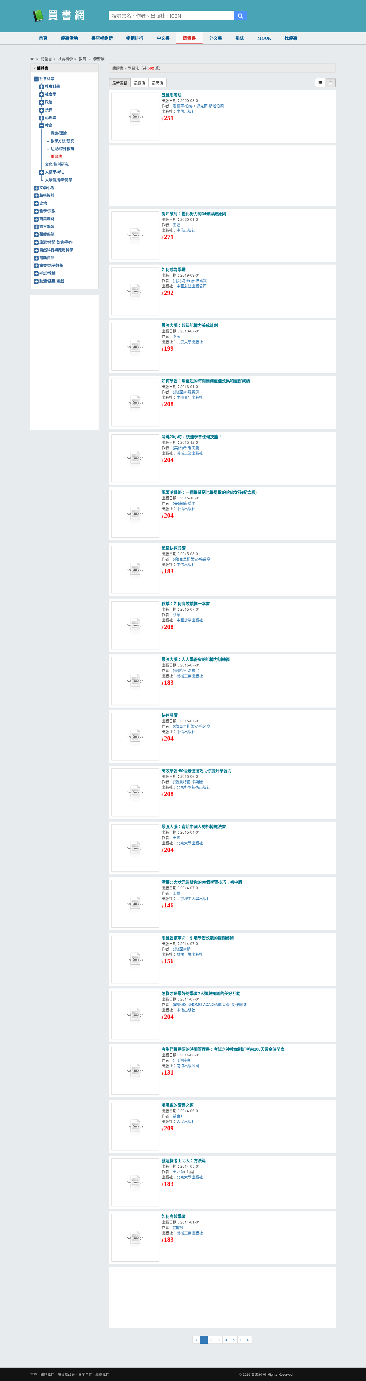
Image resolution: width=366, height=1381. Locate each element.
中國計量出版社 (190, 619)
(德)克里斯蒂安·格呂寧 (191, 559)
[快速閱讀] (135, 737)
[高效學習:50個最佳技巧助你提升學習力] (135, 792)
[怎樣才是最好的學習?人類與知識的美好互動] (135, 1015)
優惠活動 (69, 38)
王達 (176, 224)
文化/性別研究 (57, 164)
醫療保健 (46, 234)
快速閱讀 (170, 715)
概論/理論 (59, 132)
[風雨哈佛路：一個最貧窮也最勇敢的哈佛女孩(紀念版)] (135, 514)
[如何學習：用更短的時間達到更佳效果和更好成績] (135, 402)
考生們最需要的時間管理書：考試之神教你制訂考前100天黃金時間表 (223, 1049)
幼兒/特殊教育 (62, 148)
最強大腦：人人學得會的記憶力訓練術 (196, 659)
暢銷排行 (134, 38)
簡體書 (189, 38)
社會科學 (46, 78)
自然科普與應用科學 (56, 249)
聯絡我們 (102, 1374)
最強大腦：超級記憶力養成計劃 (190, 325)
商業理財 (46, 218)
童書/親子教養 (51, 265)
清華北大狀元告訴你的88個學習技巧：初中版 (202, 882)
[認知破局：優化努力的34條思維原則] (135, 235)
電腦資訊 (46, 257)
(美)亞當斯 (182, 948)
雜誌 (240, 38)
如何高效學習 (174, 1216)
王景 (176, 893)
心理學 (50, 117)
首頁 (43, 38)
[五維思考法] (135, 116)
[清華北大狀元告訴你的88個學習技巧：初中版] (135, 904)
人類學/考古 (55, 171)
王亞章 (178, 1171)
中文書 (163, 38)
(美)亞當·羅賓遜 (186, 391)
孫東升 (178, 1116)
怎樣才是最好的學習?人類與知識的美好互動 (201, 993)
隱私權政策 (66, 1374)
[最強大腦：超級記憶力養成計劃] (135, 347)
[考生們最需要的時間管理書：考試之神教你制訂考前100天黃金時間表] (135, 1071)
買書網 (256, 1374)
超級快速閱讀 (174, 548)
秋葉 (176, 614)
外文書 (215, 38)
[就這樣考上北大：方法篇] (135, 1182)
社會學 (50, 94)
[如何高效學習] (135, 1238)
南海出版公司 (188, 1065)
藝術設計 (46, 195)
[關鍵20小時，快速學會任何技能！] (135, 458)
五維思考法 (172, 95)
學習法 (56, 156)
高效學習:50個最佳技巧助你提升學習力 (196, 770)
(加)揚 (178, 1227)
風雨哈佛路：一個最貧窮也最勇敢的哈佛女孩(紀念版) (209, 492)
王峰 (176, 837)
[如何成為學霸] (135, 291)
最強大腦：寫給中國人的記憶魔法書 (194, 826)
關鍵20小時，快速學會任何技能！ (192, 436)
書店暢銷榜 (102, 38)
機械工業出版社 (190, 453)
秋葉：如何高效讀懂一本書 (186, 603)
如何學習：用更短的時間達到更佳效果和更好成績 (206, 381)
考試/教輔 (47, 273)
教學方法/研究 (62, 140)
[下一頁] (240, 1340)
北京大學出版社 (190, 341)
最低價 (139, 82)
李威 (176, 336)
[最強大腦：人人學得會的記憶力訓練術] (135, 681)
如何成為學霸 (174, 269)
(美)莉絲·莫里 (184, 503)
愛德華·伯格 (183, 105)
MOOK (264, 38)
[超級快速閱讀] (135, 570)
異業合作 (85, 1374)
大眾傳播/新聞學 (58, 179)
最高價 (157, 82)
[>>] (248, 1340)
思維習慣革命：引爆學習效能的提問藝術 (198, 938)
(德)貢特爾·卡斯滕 (188, 781)
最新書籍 (119, 82)
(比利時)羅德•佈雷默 (190, 280)
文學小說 (46, 187)
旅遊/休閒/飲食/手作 (56, 241)
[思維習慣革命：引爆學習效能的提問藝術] (135, 959)
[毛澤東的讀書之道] (135, 1127)
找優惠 (291, 38)
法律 (49, 109)
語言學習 (46, 226)
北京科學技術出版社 (193, 787)
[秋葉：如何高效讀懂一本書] (135, 625)
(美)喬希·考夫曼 (186, 447)
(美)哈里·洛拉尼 (186, 670)
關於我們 (47, 1374)
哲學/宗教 (47, 210)
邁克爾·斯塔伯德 (210, 105)
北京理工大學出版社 (193, 898)
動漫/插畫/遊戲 (51, 280)
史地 (43, 203)
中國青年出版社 (190, 397)
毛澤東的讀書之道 (178, 1105)
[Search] (240, 15)
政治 (49, 101)
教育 (49, 125)
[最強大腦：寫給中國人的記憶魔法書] (135, 848)
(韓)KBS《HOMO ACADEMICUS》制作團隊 (210, 1004)
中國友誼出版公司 (192, 285)
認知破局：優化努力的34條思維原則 (194, 213)
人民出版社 (186, 1121)
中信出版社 (186, 111)
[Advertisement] (222, 175)
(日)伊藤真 (182, 1060)
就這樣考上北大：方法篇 (184, 1160)
